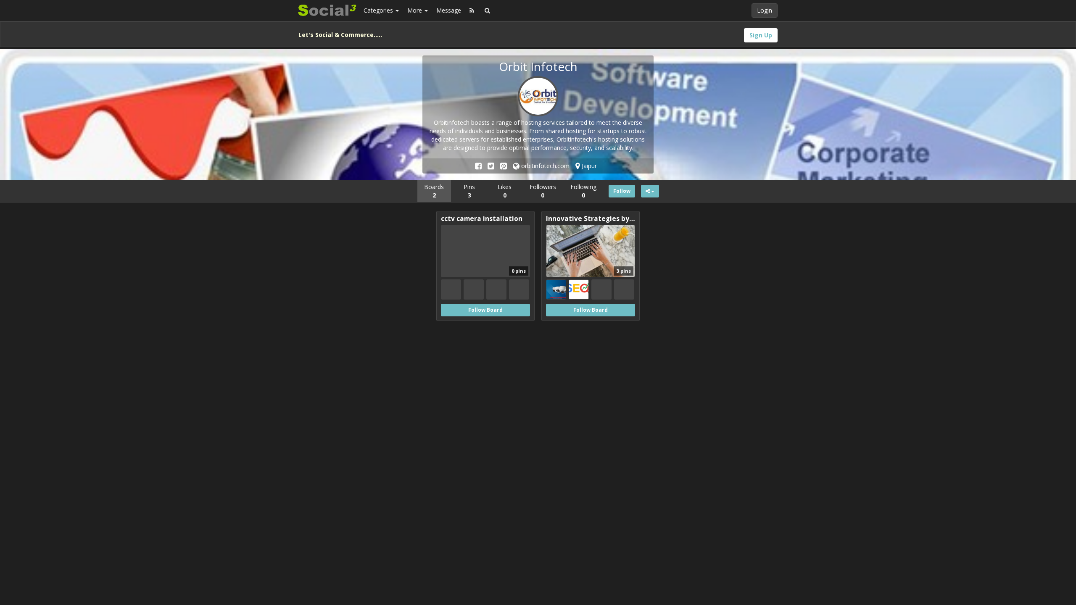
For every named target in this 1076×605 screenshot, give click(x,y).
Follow (621, 191)
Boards (434, 191)
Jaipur (588, 166)
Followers (543, 191)
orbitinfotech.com (545, 166)
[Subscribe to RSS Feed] (471, 10)
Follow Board (485, 309)
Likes (505, 191)
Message (448, 10)
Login (764, 10)
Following (583, 191)
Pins (469, 191)
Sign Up (760, 35)
